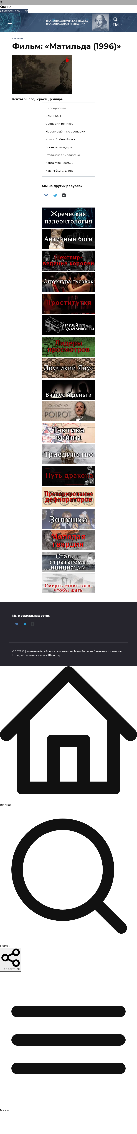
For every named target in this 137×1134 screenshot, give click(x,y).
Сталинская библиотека (62, 155)
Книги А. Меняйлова (60, 139)
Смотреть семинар (14, 11)
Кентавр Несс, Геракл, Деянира (37, 99)
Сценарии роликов (59, 123)
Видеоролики (55, 108)
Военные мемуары (58, 147)
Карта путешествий (59, 162)
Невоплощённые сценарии (65, 131)
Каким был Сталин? (59, 170)
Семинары (53, 116)
